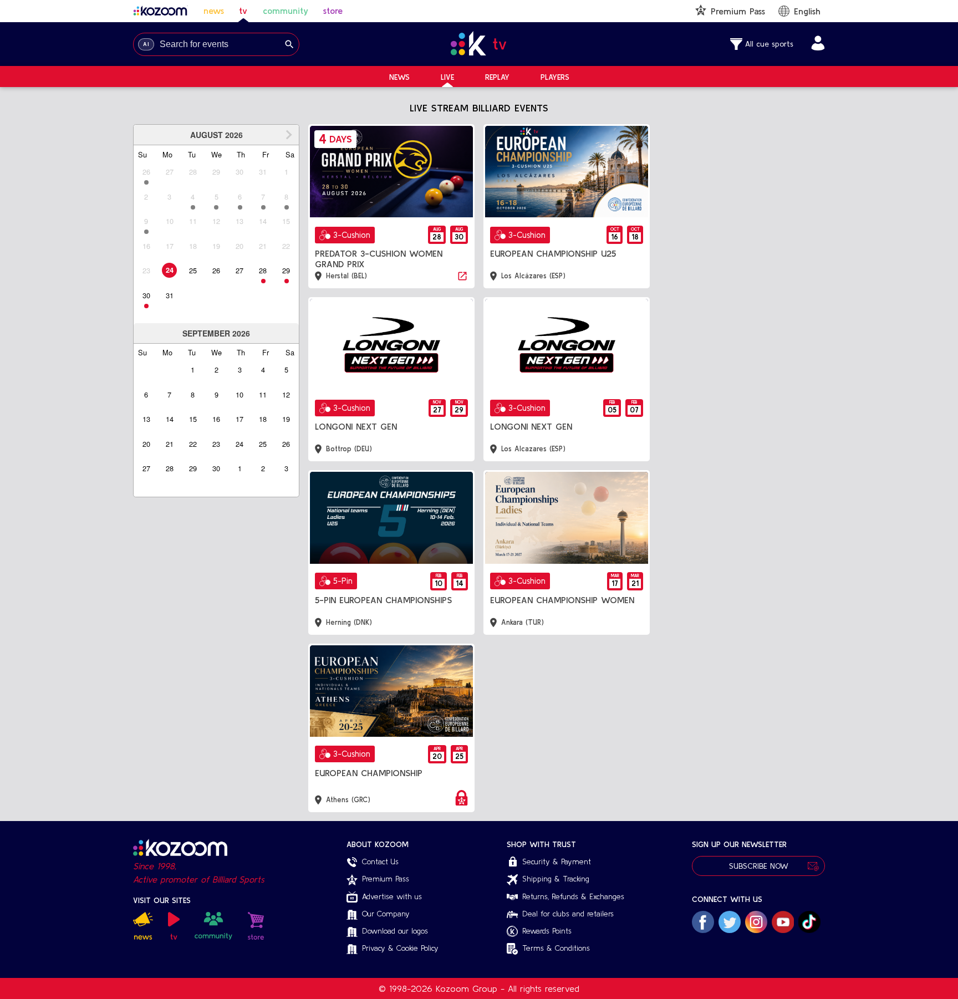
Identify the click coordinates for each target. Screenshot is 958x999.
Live (447, 77)
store (333, 11)
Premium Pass (385, 878)
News (399, 77)
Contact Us (380, 861)
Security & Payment (556, 861)
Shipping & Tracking (555, 878)
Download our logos (395, 930)
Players (555, 77)
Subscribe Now (758, 866)
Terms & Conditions (556, 948)
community (285, 11)
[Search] (289, 44)
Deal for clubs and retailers (568, 913)
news (213, 11)
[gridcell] (169, 270)
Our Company (386, 913)
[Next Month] (289, 135)
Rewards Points (547, 930)
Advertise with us (392, 896)
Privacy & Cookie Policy (400, 948)
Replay (497, 77)
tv (243, 11)
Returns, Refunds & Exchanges (573, 896)
